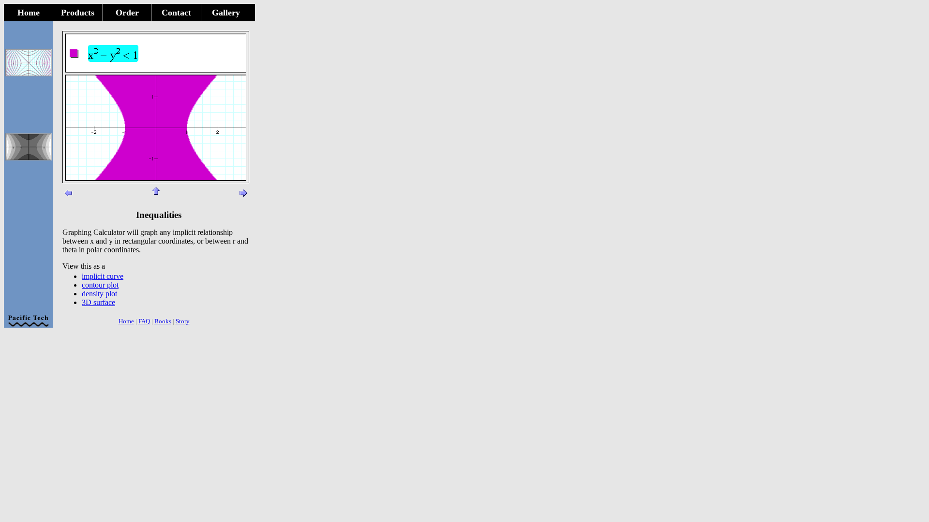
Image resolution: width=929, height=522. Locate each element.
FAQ (144, 321)
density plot (99, 294)
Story (183, 321)
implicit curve (102, 276)
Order (127, 12)
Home (28, 12)
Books (162, 321)
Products (77, 12)
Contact (176, 12)
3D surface (98, 302)
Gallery (226, 12)
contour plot (100, 285)
